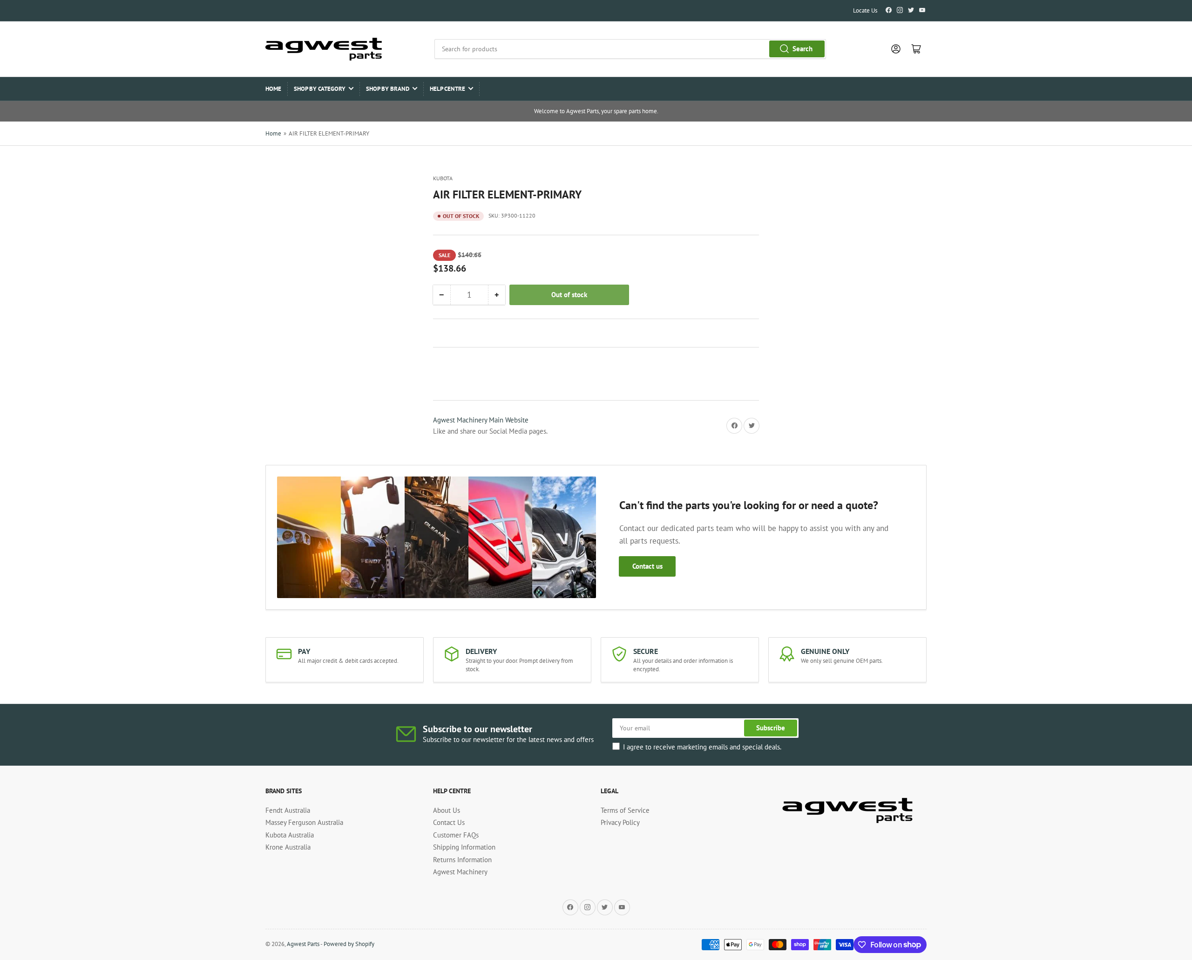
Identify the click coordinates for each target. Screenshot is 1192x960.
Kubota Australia (289, 835)
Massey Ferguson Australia (304, 822)
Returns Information (462, 859)
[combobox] (630, 49)
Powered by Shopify (349, 944)
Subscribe (770, 727)
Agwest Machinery (460, 871)
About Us (446, 810)
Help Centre (447, 89)
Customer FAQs (456, 835)
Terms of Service (625, 810)
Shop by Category (319, 89)
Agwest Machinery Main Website (480, 419)
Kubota (443, 178)
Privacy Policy (620, 822)
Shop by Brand (387, 89)
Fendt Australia (287, 810)
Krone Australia (288, 847)
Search (802, 48)
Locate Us (865, 10)
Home (273, 89)
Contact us (647, 566)
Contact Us (449, 822)
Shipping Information (464, 847)
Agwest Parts (303, 944)
